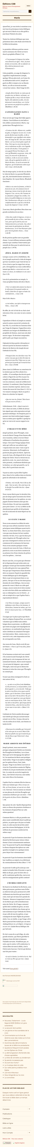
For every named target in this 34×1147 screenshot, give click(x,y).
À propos (6, 1109)
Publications (7, 1114)
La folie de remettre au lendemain (17, 1058)
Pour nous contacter (17, 1139)
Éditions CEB (9, 4)
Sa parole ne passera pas (14, 1060)
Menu (28, 5)
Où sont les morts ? (12, 1063)
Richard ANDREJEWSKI (13, 975)
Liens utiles (7, 1128)
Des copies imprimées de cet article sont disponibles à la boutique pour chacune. (17, 1002)
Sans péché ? (14, 968)
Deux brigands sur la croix (14, 1075)
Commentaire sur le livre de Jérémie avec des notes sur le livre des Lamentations (17, 1037)
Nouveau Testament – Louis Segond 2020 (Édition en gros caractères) (16, 1023)
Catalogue (6, 1118)
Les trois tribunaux (11, 1073)
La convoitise (9, 1078)
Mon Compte (8, 1133)
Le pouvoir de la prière (13, 1028)
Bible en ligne (8, 1123)
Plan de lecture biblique (14, 1088)
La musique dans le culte (14, 1065)
